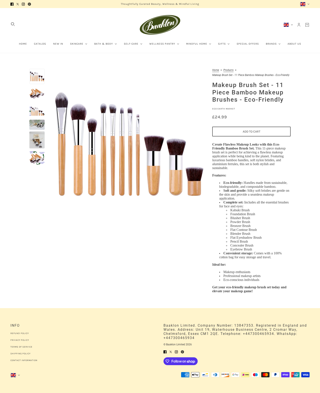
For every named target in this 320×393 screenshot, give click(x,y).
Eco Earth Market (223, 108)
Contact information (23, 360)
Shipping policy (20, 353)
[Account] (298, 24)
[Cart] (307, 24)
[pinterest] (29, 4)
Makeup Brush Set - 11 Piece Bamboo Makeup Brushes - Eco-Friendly (248, 92)
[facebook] (12, 4)
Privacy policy (19, 340)
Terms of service (21, 347)
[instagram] (23, 4)
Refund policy (19, 333)
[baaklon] (160, 25)
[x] (17, 4)
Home (215, 70)
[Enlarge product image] (128, 145)
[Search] (12, 24)
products (228, 70)
